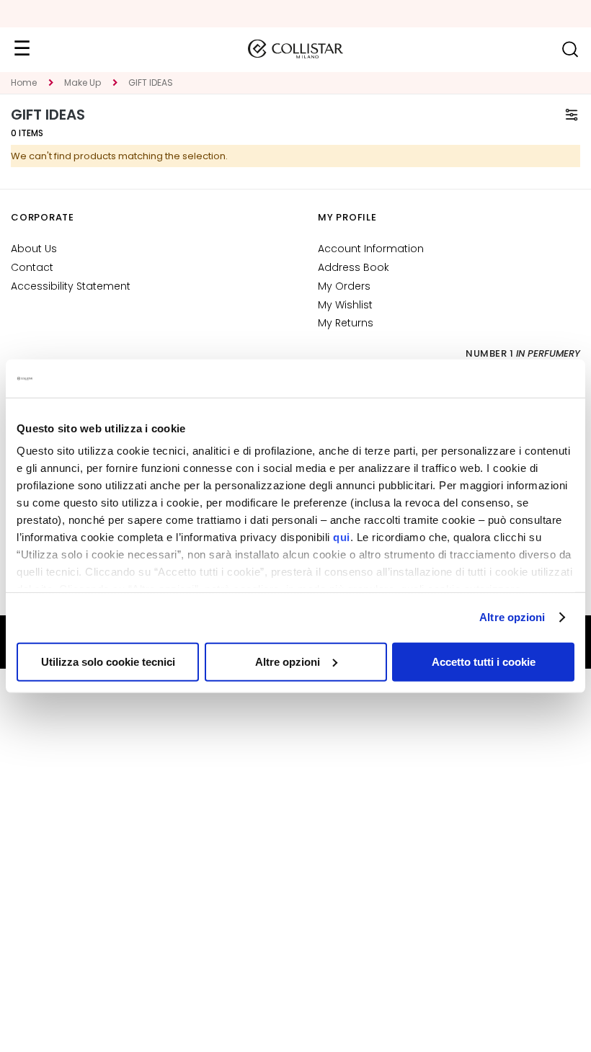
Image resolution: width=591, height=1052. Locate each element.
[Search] (569, 49)
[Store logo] (295, 49)
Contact (32, 267)
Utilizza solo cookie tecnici (108, 661)
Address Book (353, 267)
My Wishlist (345, 305)
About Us (34, 248)
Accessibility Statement (70, 286)
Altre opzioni (512, 617)
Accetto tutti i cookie (484, 661)
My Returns (345, 323)
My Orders (344, 286)
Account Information (371, 248)
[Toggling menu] (21, 49)
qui (341, 537)
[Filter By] (571, 114)
